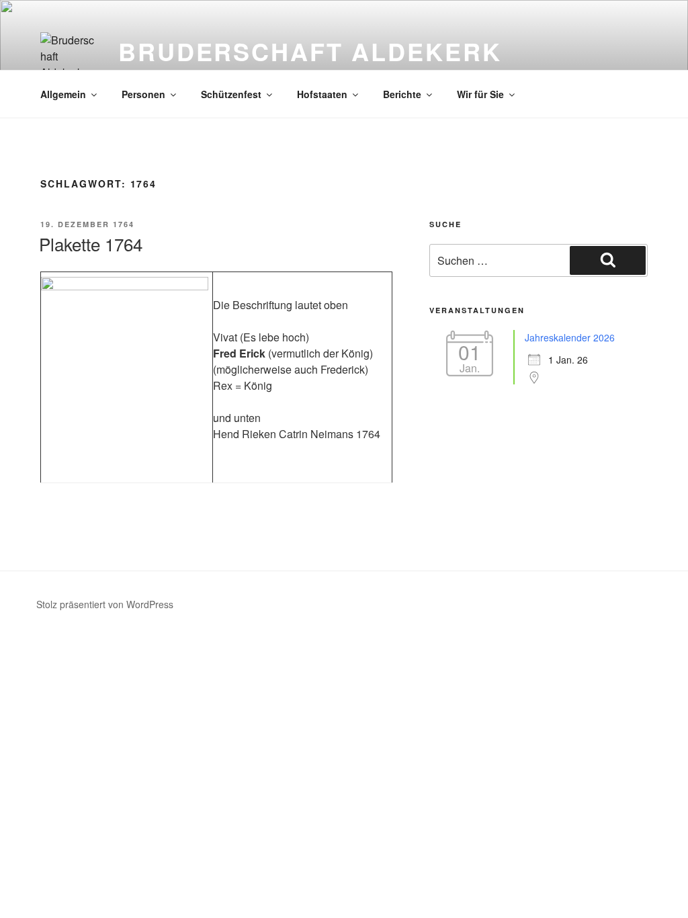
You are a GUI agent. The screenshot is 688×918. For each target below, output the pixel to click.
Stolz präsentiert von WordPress (104, 604)
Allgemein (63, 94)
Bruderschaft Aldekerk (309, 51)
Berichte (402, 94)
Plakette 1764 (90, 243)
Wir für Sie (480, 94)
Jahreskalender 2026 (570, 337)
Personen (143, 94)
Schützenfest (231, 94)
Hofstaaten (322, 94)
